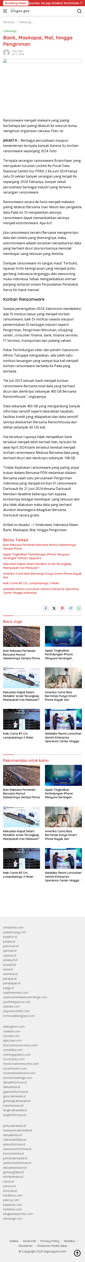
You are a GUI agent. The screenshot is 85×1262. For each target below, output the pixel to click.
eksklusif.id (10, 960)
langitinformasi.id (14, 1115)
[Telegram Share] (70, 608)
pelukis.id (9, 941)
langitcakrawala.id (15, 1110)
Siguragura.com (55, 1251)
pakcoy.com (11, 1200)
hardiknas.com (12, 1195)
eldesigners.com (14, 1026)
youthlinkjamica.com (17, 1002)
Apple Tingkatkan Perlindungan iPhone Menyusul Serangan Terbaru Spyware (36, 556)
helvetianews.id (13, 1105)
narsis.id (8, 1181)
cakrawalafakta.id (14, 1140)
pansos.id (9, 1186)
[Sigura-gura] (19, 11)
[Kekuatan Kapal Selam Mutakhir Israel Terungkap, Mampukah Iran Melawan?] (21, 677)
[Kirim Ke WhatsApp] (79, 608)
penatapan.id (11, 983)
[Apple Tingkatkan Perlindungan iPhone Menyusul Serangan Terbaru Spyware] (63, 636)
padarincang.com (14, 932)
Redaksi (69, 1241)
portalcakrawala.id (15, 1158)
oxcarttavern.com (15, 1068)
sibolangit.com (12, 1219)
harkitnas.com (12, 1209)
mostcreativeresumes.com (21, 1064)
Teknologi (10, 31)
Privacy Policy (50, 1241)
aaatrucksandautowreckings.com (25, 997)
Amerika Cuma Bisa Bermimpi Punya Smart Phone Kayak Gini (42, 575)
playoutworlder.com (16, 1011)
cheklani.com (11, 1031)
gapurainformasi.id (15, 1092)
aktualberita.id (12, 1135)
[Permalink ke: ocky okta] (6, 52)
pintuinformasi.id (14, 1144)
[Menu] (6, 11)
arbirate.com (11, 1006)
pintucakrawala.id (14, 1126)
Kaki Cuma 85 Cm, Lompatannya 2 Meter (31, 583)
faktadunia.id (11, 1087)
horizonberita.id (13, 1153)
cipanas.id (9, 955)
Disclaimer (26, 1246)
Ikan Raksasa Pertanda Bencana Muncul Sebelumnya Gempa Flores (39, 546)
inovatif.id (9, 965)
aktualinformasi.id (15, 1082)
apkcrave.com (12, 1040)
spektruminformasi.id (17, 1163)
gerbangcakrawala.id (16, 1101)
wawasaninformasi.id (17, 1149)
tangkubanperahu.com (18, 1214)
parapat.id (9, 979)
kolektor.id (10, 937)
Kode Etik (29, 1241)
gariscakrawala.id (14, 1096)
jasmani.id (10, 951)
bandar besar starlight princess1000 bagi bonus (34, 904)
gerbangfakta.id (13, 1172)
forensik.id (10, 1191)
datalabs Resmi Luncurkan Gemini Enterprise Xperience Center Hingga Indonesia (41, 591)
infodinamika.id (13, 1177)
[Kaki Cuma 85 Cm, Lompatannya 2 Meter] (21, 719)
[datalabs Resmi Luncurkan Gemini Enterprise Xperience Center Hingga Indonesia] (63, 719)
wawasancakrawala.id (17, 1130)
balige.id (8, 988)
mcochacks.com (14, 1059)
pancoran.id (11, 946)
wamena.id (10, 974)
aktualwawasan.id (15, 1168)
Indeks (14, 1241)
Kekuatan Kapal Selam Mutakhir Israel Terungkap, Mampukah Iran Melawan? (37, 566)
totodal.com (11, 1036)
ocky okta (17, 51)
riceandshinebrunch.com (19, 1073)
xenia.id (8, 969)
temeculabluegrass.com (19, 1016)
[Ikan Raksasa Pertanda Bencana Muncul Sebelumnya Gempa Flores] (21, 636)
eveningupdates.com (17, 1054)
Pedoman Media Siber (52, 1246)
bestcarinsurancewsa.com (20, 1045)
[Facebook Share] (46, 608)
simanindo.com (13, 927)
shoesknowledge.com (17, 1078)
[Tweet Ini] (54, 608)
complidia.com (12, 1050)
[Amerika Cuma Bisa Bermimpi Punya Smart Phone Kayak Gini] (63, 677)
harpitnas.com (12, 1205)
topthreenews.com (15, 992)
